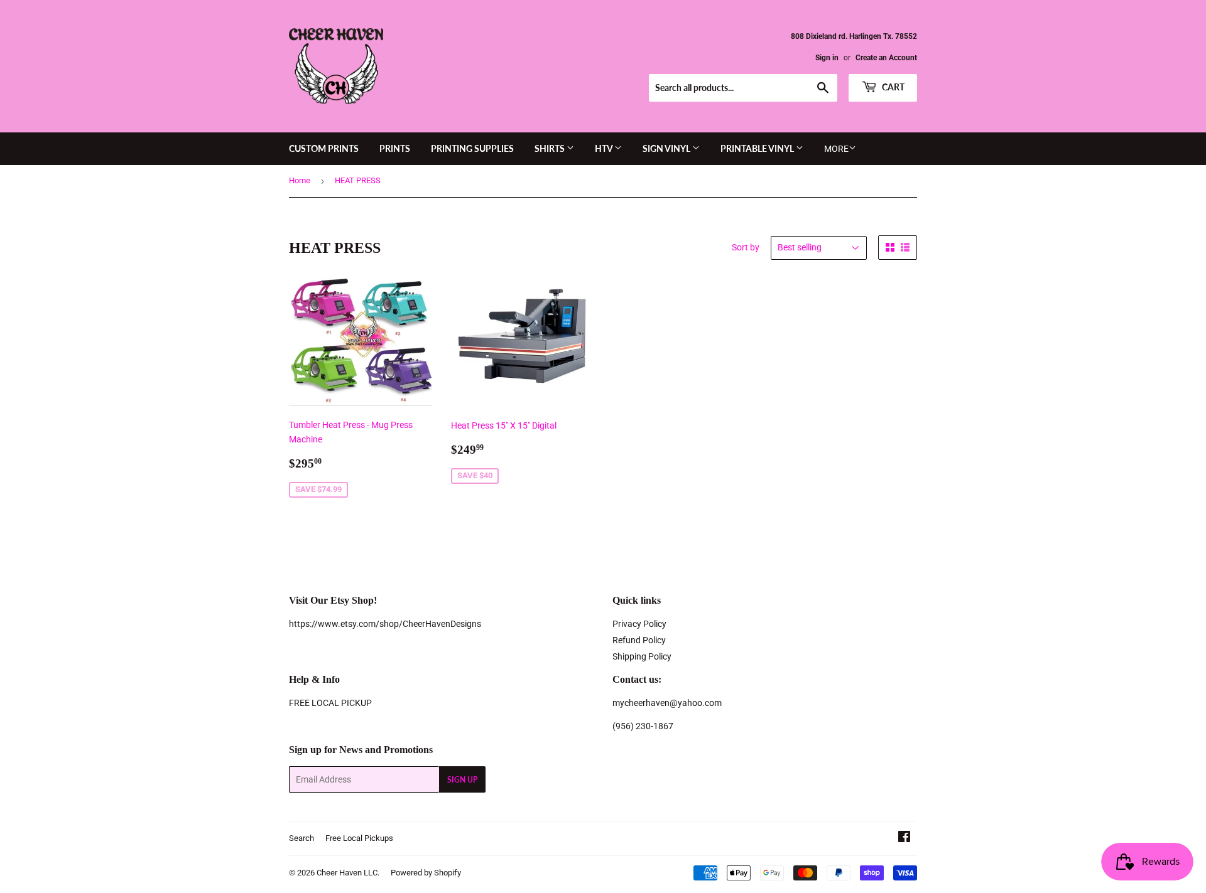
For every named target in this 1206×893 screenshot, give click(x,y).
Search (301, 838)
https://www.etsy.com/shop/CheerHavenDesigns (385, 624)
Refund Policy (639, 640)
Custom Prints (324, 148)
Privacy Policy (639, 624)
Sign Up (462, 779)
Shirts (551, 148)
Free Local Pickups (359, 838)
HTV (604, 148)
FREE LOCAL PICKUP (330, 703)
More (836, 149)
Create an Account (886, 57)
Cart (892, 87)
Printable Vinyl (758, 148)
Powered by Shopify (426, 872)
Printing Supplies (472, 148)
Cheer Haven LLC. (348, 872)
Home (299, 180)
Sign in (827, 57)
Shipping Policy (641, 656)
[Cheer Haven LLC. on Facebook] (904, 838)
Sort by (745, 247)
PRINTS (394, 148)
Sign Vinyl (667, 148)
